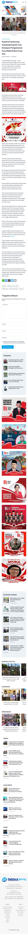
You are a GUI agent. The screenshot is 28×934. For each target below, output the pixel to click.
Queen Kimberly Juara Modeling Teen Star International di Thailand (15, 790)
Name (4, 324)
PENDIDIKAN (7, 910)
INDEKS (7, 922)
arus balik (11, 236)
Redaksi (20, 908)
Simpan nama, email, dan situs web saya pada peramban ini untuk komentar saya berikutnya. (14, 342)
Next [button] (24, 517)
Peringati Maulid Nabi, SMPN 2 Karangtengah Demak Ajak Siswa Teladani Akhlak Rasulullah (11, 729)
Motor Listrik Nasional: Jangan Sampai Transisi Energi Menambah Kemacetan (16, 853)
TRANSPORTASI (7, 912)
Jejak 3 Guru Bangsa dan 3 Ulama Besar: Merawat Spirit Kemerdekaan (16, 817)
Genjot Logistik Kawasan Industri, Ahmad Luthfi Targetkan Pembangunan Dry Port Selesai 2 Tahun (17, 609)
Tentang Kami (21, 907)
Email (4, 331)
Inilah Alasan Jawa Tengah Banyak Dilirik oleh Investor (17, 599)
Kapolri (4, 286)
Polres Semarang (14, 288)
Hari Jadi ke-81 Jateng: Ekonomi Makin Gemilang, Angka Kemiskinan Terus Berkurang (17, 620)
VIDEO (7, 920)
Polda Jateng (5, 288)
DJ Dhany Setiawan (6, 56)
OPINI (7, 918)
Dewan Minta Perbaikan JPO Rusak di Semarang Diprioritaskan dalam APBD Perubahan (11, 679)
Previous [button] (4, 517)
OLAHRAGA (7, 913)
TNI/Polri (4, 39)
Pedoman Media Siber (20, 910)
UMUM (8, 39)
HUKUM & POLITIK (7, 908)
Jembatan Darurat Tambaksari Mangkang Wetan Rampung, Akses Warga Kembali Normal (16, 743)
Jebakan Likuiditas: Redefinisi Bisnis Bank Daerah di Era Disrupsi (16, 862)
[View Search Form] (25, 2)
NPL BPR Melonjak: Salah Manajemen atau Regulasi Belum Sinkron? (17, 638)
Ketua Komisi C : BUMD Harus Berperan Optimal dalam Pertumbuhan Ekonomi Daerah (17, 648)
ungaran (21, 288)
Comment (5, 304)
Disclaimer (20, 915)
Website (4, 337)
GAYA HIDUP (7, 917)
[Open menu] (23, 2)
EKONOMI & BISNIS (7, 907)
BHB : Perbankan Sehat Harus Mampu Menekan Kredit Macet (16, 629)
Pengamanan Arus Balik (13, 286)
